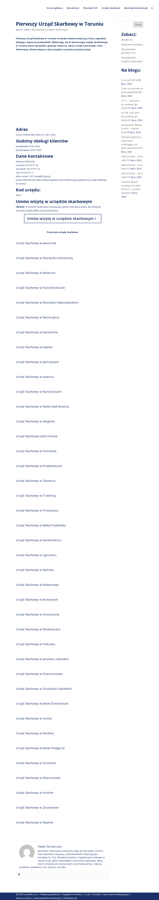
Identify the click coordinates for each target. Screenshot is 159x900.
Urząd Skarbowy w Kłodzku (35, 733)
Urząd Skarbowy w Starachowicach (40, 288)
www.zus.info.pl (23, 898)
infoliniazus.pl (70, 898)
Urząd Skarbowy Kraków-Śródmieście (42, 703)
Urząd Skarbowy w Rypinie (34, 822)
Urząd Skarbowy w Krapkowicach (39, 466)
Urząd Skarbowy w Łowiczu (35, 377)
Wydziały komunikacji (136, 8)
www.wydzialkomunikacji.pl (47, 898)
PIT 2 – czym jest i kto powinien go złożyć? (130, 104)
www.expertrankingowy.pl (116, 894)
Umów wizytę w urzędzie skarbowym (60, 218)
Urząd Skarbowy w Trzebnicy (36, 496)
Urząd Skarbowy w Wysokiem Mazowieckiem (47, 302)
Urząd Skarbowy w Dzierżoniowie (39, 674)
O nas (87, 894)
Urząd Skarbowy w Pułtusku (35, 644)
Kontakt (96, 894)
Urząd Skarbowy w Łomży (34, 718)
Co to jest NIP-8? (130, 80)
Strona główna (55, 8)
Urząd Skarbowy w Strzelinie (36, 763)
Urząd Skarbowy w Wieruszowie (38, 778)
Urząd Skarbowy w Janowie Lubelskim (42, 659)
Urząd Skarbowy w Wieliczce (35, 273)
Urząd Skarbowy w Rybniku (35, 570)
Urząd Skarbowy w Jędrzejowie (37, 362)
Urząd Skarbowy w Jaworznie (36, 243)
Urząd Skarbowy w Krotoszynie (37, 614)
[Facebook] (19, 874)
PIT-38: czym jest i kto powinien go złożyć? (130, 116)
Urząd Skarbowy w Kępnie (34, 347)
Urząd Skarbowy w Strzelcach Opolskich (44, 689)
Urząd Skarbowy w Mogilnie (35, 421)
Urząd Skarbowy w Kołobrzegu (37, 585)
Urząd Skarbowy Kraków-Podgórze (40, 748)
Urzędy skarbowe (111, 8)
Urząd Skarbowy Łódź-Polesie (36, 436)
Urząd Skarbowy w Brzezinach (37, 600)
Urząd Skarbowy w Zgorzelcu (36, 555)
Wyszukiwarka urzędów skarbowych (50, 29)
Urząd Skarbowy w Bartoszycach (38, 392)
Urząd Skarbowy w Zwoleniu (36, 481)
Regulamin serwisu (72, 894)
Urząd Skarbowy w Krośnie (34, 793)
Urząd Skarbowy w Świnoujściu (37, 317)
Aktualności (73, 8)
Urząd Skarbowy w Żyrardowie (37, 807)
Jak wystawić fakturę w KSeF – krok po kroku (131, 128)
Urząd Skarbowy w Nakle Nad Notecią (42, 406)
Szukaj (138, 24)
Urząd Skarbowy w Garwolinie (37, 332)
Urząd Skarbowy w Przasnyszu (37, 510)
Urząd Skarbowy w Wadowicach (38, 629)
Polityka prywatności (50, 894)
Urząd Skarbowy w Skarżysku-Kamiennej (44, 258)
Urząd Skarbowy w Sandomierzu (38, 540)
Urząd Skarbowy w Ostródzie (36, 451)
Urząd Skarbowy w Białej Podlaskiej (41, 525)
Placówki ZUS (90, 8)
